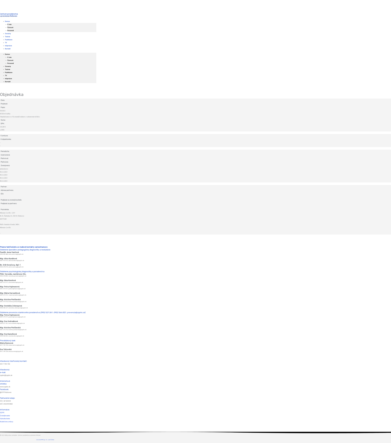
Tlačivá (7, 69)
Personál (10, 63)
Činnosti (10, 27)
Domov (7, 21)
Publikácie (8, 40)
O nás (9, 24)
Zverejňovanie (5, 416)
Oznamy (8, 66)
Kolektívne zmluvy (6, 422)
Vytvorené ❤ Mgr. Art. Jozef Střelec (45, 439)
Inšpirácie (8, 79)
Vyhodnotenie (5, 419)
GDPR (2, 413)
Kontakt (8, 49)
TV (6, 75)
